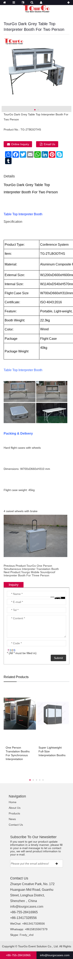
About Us (14, 807)
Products (14, 813)
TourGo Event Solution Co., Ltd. (38, 946)
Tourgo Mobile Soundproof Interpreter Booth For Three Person (29, 574)
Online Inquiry (20, 144)
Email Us (49, 144)
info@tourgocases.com (26, 906)
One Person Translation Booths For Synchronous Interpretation (18, 753)
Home (12, 802)
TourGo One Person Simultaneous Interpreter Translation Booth (31, 567)
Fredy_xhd (26, 934)
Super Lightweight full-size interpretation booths (52, 751)
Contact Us (16, 824)
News (12, 819)
